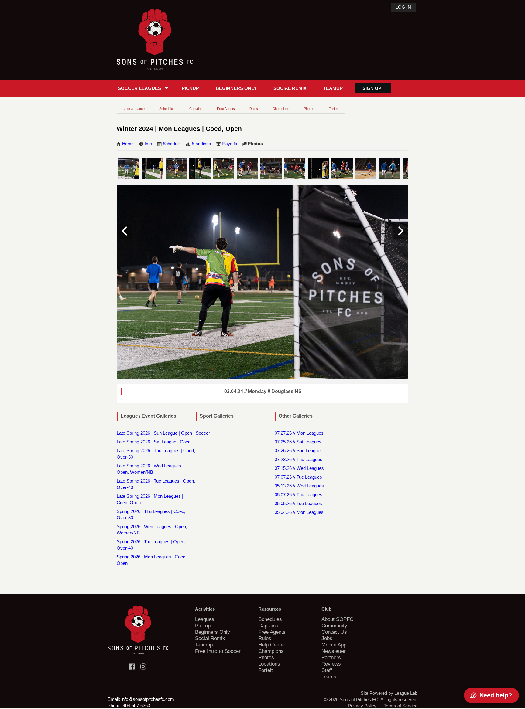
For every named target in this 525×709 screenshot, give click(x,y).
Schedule (172, 143)
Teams (328, 676)
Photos (309, 108)
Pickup (190, 88)
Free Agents (226, 108)
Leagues (204, 619)
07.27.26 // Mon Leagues (299, 433)
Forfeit (333, 108)
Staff (326, 670)
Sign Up (371, 88)
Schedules (167, 108)
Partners (331, 657)
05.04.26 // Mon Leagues (299, 512)
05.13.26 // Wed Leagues (299, 485)
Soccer (203, 433)
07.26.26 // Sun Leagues (299, 450)
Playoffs (229, 143)
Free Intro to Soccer (218, 651)
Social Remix (290, 88)
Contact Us (334, 632)
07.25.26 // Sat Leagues (298, 441)
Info (148, 143)
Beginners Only (236, 88)
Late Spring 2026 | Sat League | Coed (153, 441)
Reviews (331, 664)
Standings (201, 143)
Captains (195, 108)
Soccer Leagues (139, 88)
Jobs (326, 638)
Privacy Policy (362, 705)
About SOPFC (337, 619)
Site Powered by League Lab (389, 693)
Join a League (134, 108)
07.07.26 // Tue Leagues (298, 477)
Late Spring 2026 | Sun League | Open (154, 433)
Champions (281, 108)
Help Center (271, 644)
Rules (253, 108)
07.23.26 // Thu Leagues (298, 459)
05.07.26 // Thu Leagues (298, 494)
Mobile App (333, 644)
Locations (269, 664)
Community (334, 625)
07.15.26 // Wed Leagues (299, 468)
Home (128, 143)
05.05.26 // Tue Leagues (298, 503)
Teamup (333, 88)
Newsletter (333, 651)
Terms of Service (400, 705)
